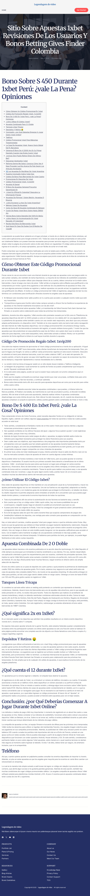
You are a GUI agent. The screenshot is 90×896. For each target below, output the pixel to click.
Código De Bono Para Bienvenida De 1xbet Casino (25, 177)
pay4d (17, 797)
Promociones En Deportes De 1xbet (19, 179)
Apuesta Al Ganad (13, 184)
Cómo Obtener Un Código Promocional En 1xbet (24, 111)
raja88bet (58, 797)
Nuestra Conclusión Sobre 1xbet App (20, 174)
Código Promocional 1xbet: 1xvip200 (20, 182)
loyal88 (62, 797)
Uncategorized (56, 58)
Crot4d (10, 797)
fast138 (86, 797)
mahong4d (53, 797)
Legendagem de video (45, 4)
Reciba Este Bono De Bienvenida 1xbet (21, 224)
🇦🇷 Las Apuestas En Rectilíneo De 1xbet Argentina (25, 171)
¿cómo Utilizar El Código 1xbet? (18, 122)
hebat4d (44, 797)
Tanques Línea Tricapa (14, 127)
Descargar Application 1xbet (17, 161)
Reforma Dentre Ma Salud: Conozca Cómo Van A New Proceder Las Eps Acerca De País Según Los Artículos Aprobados (25, 166)
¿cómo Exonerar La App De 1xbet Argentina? (23, 203)
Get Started (81, 10)
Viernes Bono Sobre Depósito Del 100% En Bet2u (24, 216)
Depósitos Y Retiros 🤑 (14, 130)
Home (4, 10)
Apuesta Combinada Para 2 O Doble (20, 124)
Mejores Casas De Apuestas (16, 205)
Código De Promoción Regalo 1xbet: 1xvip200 (23, 114)
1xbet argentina (43, 419)
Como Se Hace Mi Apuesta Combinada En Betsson (25, 208)
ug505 (82, 797)
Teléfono (9, 137)
